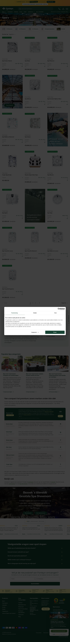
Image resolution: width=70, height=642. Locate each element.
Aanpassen (34, 332)
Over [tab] (55, 312)
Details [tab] (35, 312)
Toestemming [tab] (14, 312)
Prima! (54, 332)
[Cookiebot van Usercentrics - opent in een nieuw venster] (59, 309)
